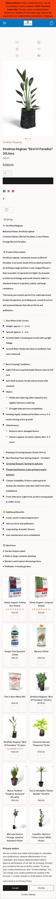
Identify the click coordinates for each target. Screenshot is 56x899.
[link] (28, 893)
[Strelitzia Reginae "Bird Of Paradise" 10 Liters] (15, 727)
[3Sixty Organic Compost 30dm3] (41, 587)
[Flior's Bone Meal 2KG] (15, 681)
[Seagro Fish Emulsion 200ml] (15, 636)
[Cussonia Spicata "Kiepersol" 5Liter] (41, 727)
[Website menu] (4, 23)
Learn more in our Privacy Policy (17, 881)
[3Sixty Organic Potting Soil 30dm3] (15, 587)
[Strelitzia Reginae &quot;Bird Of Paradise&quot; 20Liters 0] (28, 98)
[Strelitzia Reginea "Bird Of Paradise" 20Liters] (41, 681)
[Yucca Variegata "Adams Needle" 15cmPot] (41, 775)
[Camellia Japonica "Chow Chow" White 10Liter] (41, 819)
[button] (28, 23)
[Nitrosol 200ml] (41, 636)
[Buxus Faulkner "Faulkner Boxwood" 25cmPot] (15, 775)
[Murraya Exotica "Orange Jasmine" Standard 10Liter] (15, 819)
